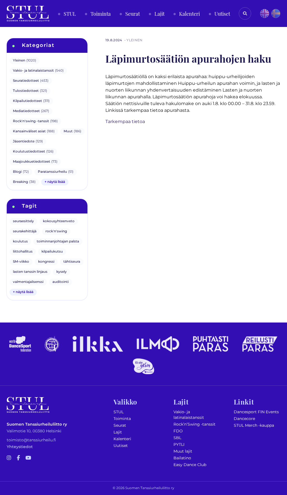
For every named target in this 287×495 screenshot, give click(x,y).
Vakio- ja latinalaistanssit (188, 415)
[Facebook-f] (18, 458)
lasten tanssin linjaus (30, 271)
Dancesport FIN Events (256, 412)
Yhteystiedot (20, 447)
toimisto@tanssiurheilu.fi (31, 440)
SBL (177, 438)
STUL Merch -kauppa (254, 425)
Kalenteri (122, 439)
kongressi (46, 261)
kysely (61, 271)
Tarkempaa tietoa (125, 121)
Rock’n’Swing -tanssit (194, 424)
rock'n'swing (56, 231)
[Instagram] (9, 458)
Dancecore (244, 418)
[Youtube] (28, 458)
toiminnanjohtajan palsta (58, 241)
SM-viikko (21, 261)
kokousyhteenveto (59, 221)
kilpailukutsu (52, 251)
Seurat (120, 425)
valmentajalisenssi (28, 282)
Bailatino (182, 458)
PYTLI (178, 444)
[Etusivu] (28, 13)
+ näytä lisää (55, 182)
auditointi (60, 282)
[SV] (275, 13)
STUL (119, 412)
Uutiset (121, 445)
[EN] (264, 13)
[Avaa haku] (245, 13)
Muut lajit (182, 451)
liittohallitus (23, 251)
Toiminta (122, 418)
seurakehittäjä (24, 231)
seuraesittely (23, 221)
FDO (178, 431)
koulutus (20, 241)
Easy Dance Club (189, 465)
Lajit (118, 432)
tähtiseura (71, 261)
